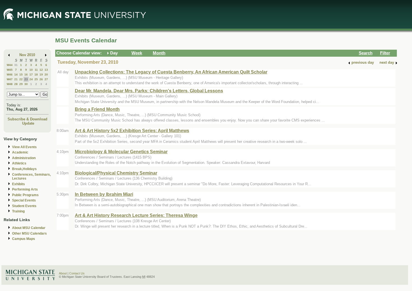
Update (28, 123)
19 (41, 74)
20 (46, 74)
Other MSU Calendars (29, 233)
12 (41, 69)
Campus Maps (23, 239)
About (63, 273)
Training (18, 211)
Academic (20, 152)
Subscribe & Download (27, 119)
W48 (10, 84)
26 (41, 79)
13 (46, 69)
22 (21, 79)
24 (31, 79)
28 (16, 84)
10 (31, 69)
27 (46, 79)
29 (21, 84)
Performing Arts (25, 189)
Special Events (24, 200)
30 (26, 84)
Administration (24, 158)
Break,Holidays (24, 169)
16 (26, 74)
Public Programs (25, 195)
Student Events (24, 206)
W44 (10, 65)
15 (21, 74)
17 (31, 74)
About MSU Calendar (28, 228)
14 (16, 74)
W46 (10, 74)
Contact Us (77, 273)
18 (36, 74)
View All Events (24, 147)
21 (16, 79)
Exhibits (18, 184)
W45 (10, 69)
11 (36, 69)
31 (16, 65)
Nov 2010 (27, 55)
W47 (10, 79)
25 (36, 79)
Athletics (19, 163)
